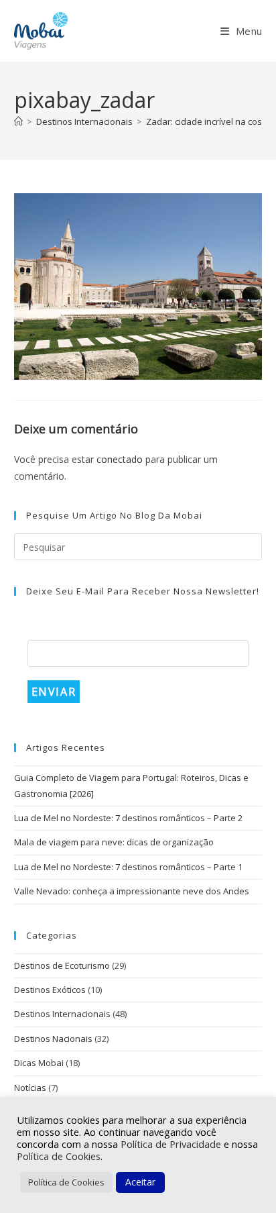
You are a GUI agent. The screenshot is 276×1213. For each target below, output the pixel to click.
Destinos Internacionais (62, 1014)
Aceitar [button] (140, 1181)
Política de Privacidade (172, 1144)
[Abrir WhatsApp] (242, 1179)
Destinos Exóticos (50, 990)
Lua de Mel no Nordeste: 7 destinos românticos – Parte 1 (128, 867)
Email (45, 630)
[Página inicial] (18, 121)
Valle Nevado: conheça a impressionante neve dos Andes (131, 891)
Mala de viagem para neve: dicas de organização (114, 842)
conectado (119, 459)
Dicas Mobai (39, 1063)
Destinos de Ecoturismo (62, 965)
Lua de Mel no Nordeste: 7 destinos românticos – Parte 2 (128, 818)
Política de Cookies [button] (66, 1182)
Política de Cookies (58, 1156)
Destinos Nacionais (53, 1039)
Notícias (30, 1088)
